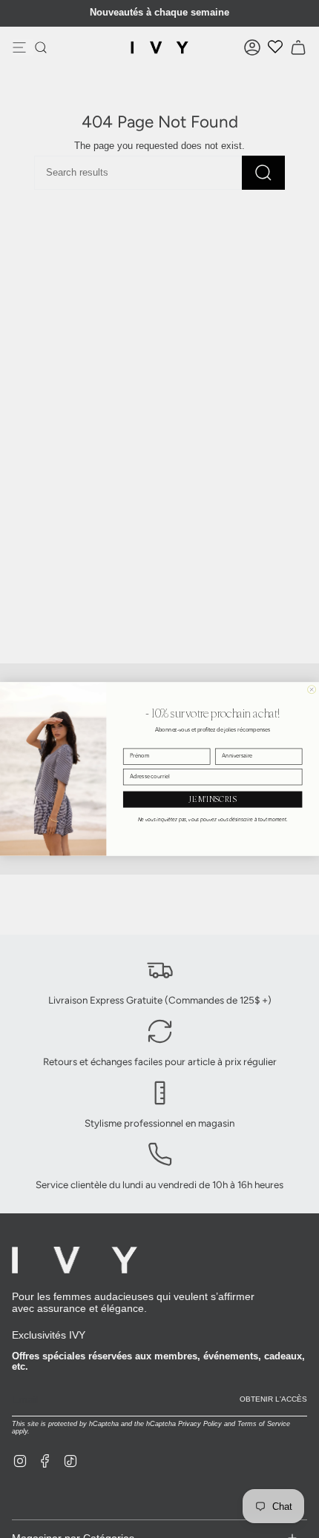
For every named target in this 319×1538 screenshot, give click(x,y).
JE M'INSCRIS (212, 799)
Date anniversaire (236, 742)
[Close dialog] (312, 690)
